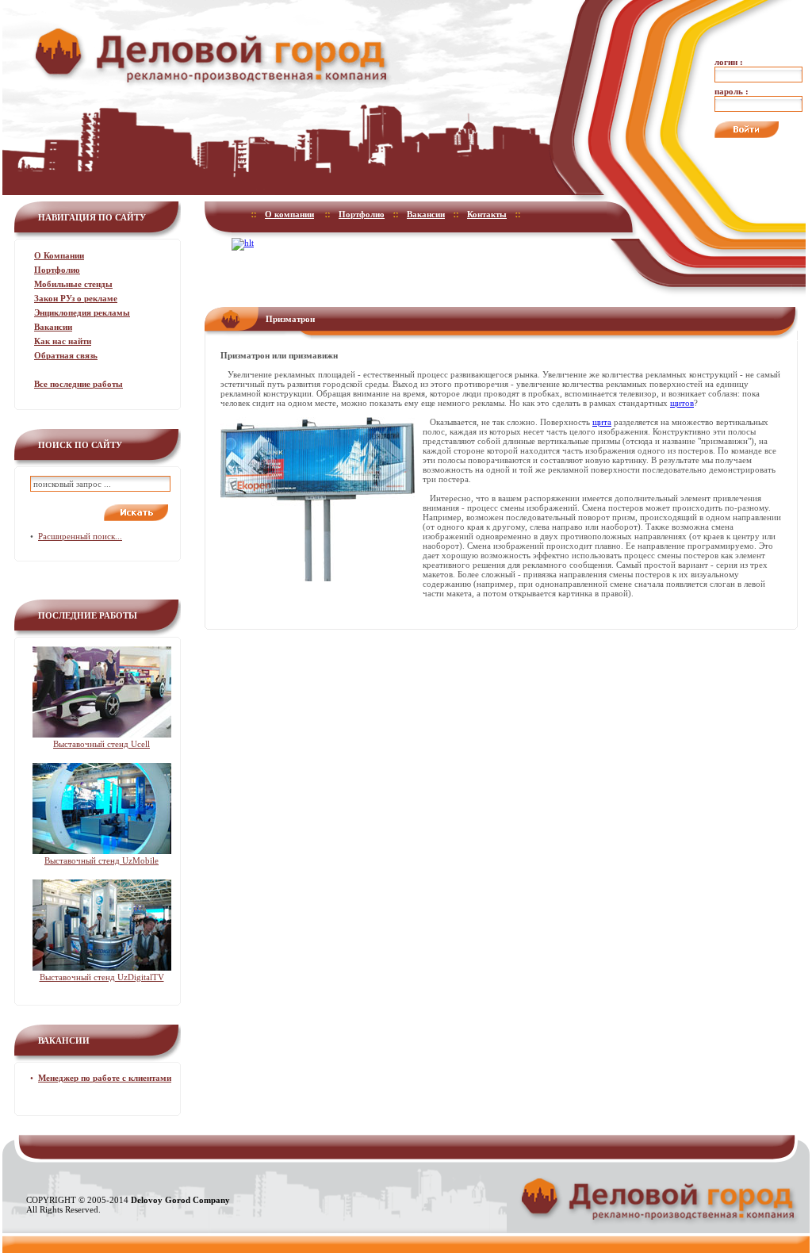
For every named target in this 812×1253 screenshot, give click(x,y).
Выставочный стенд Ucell (101, 744)
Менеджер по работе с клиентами (104, 1077)
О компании (289, 214)
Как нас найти (62, 341)
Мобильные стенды (73, 284)
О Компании (59, 255)
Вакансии (53, 326)
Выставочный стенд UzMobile (101, 860)
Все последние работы (78, 384)
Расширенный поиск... (80, 536)
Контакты (487, 214)
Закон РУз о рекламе (75, 298)
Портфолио (57, 269)
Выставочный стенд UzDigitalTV (102, 977)
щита (601, 422)
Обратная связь (66, 355)
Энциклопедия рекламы (82, 312)
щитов (682, 403)
